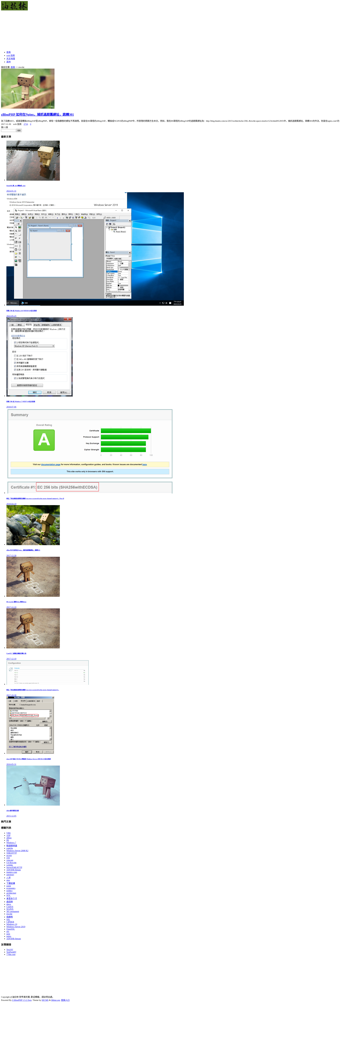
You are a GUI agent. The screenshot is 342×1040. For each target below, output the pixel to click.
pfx (7, 931)
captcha (9, 848)
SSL (8, 919)
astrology (10, 874)
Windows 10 (11, 924)
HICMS (45, 1000)
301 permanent (12, 911)
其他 (8, 62)
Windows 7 (11, 842)
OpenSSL (10, 929)
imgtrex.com (11, 872)
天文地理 (10, 59)
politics (9, 891)
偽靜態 (9, 917)
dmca (8, 904)
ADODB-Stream (13, 939)
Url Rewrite (11, 862)
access (9, 855)
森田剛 (9, 902)
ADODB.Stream (13, 870)
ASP (8, 835)
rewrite (9, 914)
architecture (11, 893)
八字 (8, 878)
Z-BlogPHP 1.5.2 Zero (22, 1000)
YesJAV (9, 949)
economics (10, 888)
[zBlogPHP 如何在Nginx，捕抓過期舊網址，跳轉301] (28, 108)
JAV (8, 858)
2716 (26, 124)
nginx (8, 936)
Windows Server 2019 (15, 927)
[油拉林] (14, 10)
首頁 (8, 52)
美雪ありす (11, 898)
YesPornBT (11, 952)
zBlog (8, 838)
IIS (7, 840)
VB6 (8, 833)
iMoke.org (55, 1000)
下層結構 (10, 883)
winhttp (9, 865)
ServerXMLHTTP (14, 867)
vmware (9, 860)
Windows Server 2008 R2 (17, 850)
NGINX (9, 909)
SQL (8, 895)
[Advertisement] (81, 29)
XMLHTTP (11, 853)
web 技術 (10, 55)
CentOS (9, 907)
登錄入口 (65, 1000)
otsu (8, 880)
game (8, 886)
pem (8, 934)
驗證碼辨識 (11, 846)
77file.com (10, 954)
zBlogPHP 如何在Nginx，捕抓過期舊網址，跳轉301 (37, 114)
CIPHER (10, 922)
